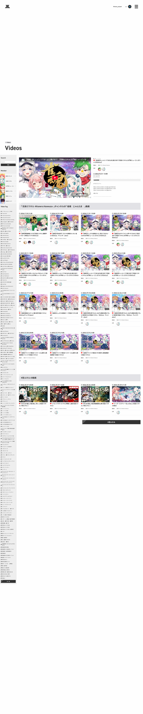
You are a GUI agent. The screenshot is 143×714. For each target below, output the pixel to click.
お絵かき (3, 358)
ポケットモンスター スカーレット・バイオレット (8, 475)
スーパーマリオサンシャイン (7, 414)
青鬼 (3, 565)
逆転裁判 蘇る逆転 (5, 547)
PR (7, 319)
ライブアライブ (4, 506)
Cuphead (10, 239)
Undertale (8, 350)
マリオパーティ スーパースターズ (7, 492)
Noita (13, 303)
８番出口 (3, 578)
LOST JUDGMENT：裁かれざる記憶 (8, 297)
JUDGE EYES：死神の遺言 (6, 282)
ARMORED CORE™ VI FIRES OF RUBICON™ (7, 228)
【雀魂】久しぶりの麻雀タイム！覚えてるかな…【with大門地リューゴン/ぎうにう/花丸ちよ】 (95, 234)
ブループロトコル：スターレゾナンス (8, 461)
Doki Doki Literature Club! (7, 247)
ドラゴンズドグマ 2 (5, 444)
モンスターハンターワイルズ (7, 500)
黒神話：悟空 (4, 572)
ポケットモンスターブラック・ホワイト (8, 488)
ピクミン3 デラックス (10, 455)
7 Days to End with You (6, 215)
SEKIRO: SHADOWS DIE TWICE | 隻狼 (8, 328)
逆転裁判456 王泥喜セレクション (8, 555)
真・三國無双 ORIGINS (6, 539)
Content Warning (5, 235)
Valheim (13, 350)
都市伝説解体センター (6, 561)
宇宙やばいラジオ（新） (6, 527)
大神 (8, 523)
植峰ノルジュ (9, 196)
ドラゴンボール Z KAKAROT (7, 446)
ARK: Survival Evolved (6, 225)
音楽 (6, 565)
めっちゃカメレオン (5, 372)
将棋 (12, 529)
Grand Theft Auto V (5, 276)
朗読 (3, 537)
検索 (8, 165)
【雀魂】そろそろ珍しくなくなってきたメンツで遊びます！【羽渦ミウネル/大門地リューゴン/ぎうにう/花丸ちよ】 (33, 275)
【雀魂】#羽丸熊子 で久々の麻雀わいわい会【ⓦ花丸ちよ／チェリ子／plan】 (63, 234)
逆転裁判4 (4, 553)
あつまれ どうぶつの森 (11, 356)
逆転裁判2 (4, 551)
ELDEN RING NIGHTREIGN (7, 254)
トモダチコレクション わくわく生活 (8, 436)
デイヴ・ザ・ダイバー (5, 433)
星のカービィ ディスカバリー (7, 535)
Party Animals (4, 309)
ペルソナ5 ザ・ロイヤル (6, 465)
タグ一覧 (8, 581)
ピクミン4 (3, 457)
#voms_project (117, 6)
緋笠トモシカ (9, 176)
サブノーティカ (11, 395)
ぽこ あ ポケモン (5, 367)
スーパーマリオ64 (5, 410)
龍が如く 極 (10, 572)
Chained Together (5, 233)
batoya (29, 242)
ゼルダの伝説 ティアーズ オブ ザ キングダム (8, 417)
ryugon (99, 169)
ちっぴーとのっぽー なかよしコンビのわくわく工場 (8, 361)
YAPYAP (3, 356)
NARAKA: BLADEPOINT (6, 303)
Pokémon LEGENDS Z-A (6, 315)
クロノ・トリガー (5, 393)
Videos (9, 142)
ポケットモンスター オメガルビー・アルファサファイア (8, 472)
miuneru (103, 169)
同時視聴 (3, 523)
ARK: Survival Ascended (6, 223)
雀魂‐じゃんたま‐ (5, 563)
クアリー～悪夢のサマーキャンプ (7, 387)
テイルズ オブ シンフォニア (6, 431)
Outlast (13, 305)
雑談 (11, 563)
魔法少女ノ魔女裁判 (5, 567)
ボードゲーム (4, 469)
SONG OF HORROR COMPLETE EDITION (8, 338)
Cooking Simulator (5, 237)
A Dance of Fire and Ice (6, 217)
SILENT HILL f (11, 333)
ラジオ (12, 508)
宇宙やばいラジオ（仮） (6, 525)
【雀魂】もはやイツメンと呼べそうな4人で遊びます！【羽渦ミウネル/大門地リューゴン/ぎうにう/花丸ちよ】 (126, 235)
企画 (9, 519)
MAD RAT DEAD (5, 299)
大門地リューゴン (10, 186)
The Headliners (10, 346)
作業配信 (13, 519)
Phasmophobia (5, 311)
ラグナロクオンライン (6, 508)
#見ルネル (111, 422)
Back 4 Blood (8, 231)
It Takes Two (4, 280)
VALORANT (4, 352)
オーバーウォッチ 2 (5, 378)
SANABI (3, 326)
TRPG (3, 350)
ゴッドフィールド (5, 395)
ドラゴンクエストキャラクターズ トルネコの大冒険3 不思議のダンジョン (8, 438)
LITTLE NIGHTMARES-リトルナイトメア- (8, 294)
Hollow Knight (10, 278)
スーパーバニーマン (5, 408)
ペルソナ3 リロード (5, 463)
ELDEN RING (9, 252)
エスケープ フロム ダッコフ (6, 376)
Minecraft (4, 301)
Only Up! (8, 305)
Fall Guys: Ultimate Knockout (7, 262)
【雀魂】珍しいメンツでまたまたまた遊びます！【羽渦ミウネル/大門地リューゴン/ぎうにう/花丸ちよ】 (64, 275)
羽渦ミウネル (9, 181)
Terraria (12, 340)
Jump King (4, 284)
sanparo (25, 242)
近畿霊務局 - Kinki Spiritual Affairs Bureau (8, 544)
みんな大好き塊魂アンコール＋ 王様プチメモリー (8, 370)
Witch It (10, 354)
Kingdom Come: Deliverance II (7, 286)
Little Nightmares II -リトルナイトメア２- (8, 291)
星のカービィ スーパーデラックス (7, 533)
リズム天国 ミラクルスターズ (7, 510)
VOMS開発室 (10, 352)
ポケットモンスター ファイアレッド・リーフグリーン (8, 478)
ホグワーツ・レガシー (5, 467)
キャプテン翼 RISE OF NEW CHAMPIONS (7, 381)
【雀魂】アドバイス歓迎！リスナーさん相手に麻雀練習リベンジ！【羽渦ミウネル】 (33, 354)
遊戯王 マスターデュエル (6, 557)
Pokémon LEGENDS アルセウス (7, 317)
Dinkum (8, 245)
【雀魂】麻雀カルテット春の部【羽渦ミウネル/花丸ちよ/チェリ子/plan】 (33, 314)
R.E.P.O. (11, 321)
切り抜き (7, 521)
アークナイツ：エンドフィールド (7, 374)
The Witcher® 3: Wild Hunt (7, 348)
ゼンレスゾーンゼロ (5, 426)
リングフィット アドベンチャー (7, 512)
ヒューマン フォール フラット (7, 452)
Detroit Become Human (6, 243)
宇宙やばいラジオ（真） (6, 529)
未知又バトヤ (9, 201)
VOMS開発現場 (5, 354)
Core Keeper (4, 239)
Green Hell (4, 278)
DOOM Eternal (4, 249)
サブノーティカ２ (5, 397)
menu (136, 6)
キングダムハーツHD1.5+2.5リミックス (8, 385)
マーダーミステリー (5, 494)
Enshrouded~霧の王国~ (6, 256)
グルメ (10, 393)
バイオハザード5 (5, 448)
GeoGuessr (11, 266)
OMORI (3, 305)
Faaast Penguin (5, 260)
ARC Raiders (11, 221)
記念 (8, 541)
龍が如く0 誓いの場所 (6, 574)
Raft (2, 323)
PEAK (10, 309)
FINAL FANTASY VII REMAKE (7, 264)
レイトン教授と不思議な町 (6, 514)
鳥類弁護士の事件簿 (5, 569)
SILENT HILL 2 (4, 333)
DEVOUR (3, 245)
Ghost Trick (4, 271)
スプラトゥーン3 (4, 401)
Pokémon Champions (6, 313)
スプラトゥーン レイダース (6, 399)
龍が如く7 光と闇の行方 (6, 576)
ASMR (3, 231)
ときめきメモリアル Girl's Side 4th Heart (8, 364)
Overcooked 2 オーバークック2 (7, 307)
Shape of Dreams (5, 331)
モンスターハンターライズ (6, 498)
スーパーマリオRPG (5, 412)
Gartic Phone (4, 266)
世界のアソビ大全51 (5, 517)
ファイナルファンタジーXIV (6, 459)
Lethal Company (5, 288)
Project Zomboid (5, 321)
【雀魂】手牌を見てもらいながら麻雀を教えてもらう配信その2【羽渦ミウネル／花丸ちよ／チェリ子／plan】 (95, 315)
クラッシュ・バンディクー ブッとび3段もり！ (8, 390)
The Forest (4, 346)
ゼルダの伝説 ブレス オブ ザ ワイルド (8, 420)
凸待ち (3, 521)
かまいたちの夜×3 (10, 358)
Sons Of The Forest (5, 340)
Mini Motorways (10, 301)
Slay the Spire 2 (5, 335)
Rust (10, 323)
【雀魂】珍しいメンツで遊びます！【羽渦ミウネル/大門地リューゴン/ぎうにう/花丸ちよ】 (125, 274)
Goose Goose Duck (5, 273)
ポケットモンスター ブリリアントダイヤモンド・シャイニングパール (8, 482)
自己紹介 (3, 541)
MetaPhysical (12, 299)
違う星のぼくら (4, 559)
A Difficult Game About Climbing (8, 219)
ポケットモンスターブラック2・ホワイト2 (8, 485)
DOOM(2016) (12, 249)
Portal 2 (3, 319)
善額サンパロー (9, 191)
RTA (6, 323)
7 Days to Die (4, 213)
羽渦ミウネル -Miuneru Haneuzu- (104, 165)
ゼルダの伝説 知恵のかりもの (7, 424)
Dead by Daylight (5, 241)
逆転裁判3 (9, 551)
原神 (12, 521)
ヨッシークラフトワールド (6, 504)
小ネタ (3, 531)
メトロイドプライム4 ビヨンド (7, 496)
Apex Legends (4, 221)
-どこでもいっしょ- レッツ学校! (7, 211)
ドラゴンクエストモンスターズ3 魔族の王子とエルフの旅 (8, 442)
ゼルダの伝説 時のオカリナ (7, 422)
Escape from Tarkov (5, 258)
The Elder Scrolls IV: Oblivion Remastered (7, 343)
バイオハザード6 (5, 450)
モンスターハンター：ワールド (7, 502)
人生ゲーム (4, 519)
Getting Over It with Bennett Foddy (7, 269)
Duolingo (3, 252)
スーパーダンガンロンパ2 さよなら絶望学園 (8, 406)
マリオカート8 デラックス (6, 490)
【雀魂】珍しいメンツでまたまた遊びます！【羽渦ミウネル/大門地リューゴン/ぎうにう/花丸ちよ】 (95, 274)
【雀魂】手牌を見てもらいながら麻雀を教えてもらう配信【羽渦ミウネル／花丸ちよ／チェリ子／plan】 (126, 315)
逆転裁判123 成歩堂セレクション (8, 549)
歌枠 (6, 537)
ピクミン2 (3, 455)
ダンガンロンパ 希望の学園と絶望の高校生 (8, 429)
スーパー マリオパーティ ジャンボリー (8, 403)
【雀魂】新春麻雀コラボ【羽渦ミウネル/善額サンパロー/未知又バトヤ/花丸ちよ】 (33, 234)
